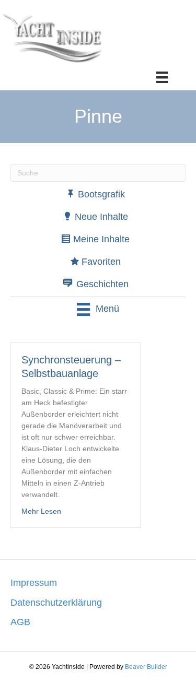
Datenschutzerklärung (56, 602)
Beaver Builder (146, 666)
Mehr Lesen (41, 511)
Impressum (33, 583)
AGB (20, 622)
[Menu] (162, 77)
